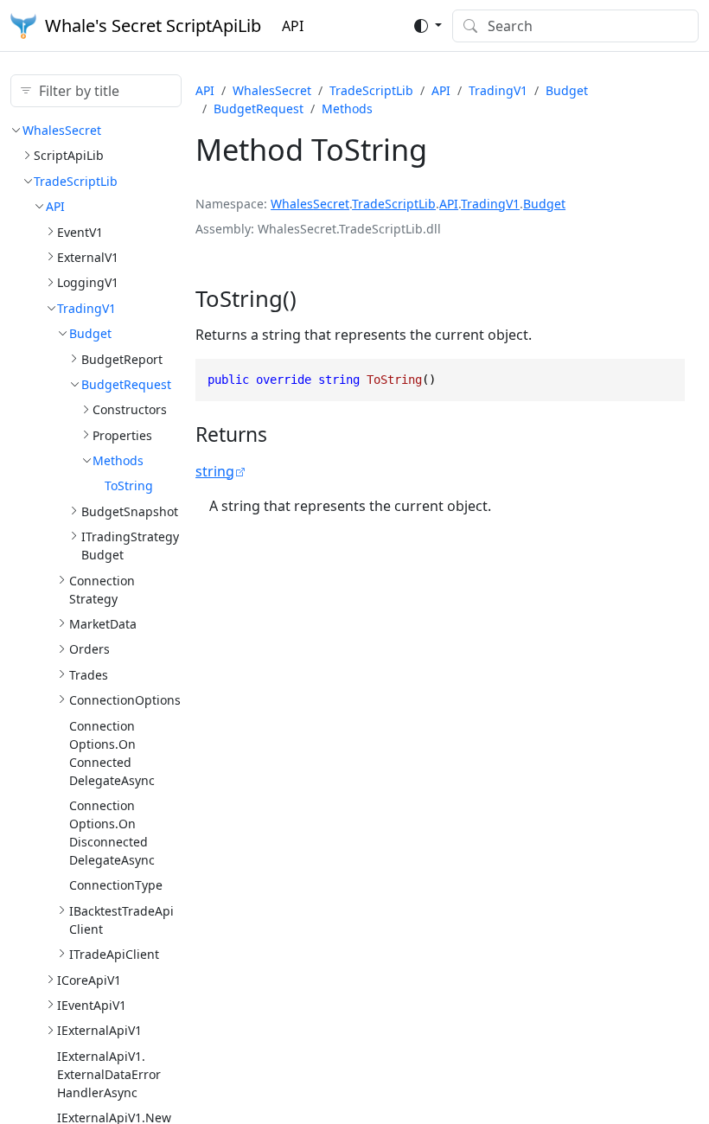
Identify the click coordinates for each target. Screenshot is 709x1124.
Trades (88, 675)
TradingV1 (86, 308)
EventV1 (80, 232)
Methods (118, 460)
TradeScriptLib (76, 181)
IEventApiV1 (91, 1005)
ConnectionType (116, 885)
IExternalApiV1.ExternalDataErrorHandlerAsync (109, 1074)
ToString (129, 485)
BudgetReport (122, 359)
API (292, 25)
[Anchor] (312, 299)
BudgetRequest (126, 384)
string (214, 471)
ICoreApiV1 (89, 980)
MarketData (103, 624)
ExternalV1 (87, 257)
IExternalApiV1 (99, 1030)
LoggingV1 (87, 282)
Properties (122, 435)
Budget (90, 333)
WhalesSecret (61, 130)
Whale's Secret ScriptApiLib (153, 25)
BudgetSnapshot (129, 511)
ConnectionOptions (125, 700)
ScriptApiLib (69, 155)
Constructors (130, 409)
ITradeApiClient (114, 954)
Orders (89, 649)
